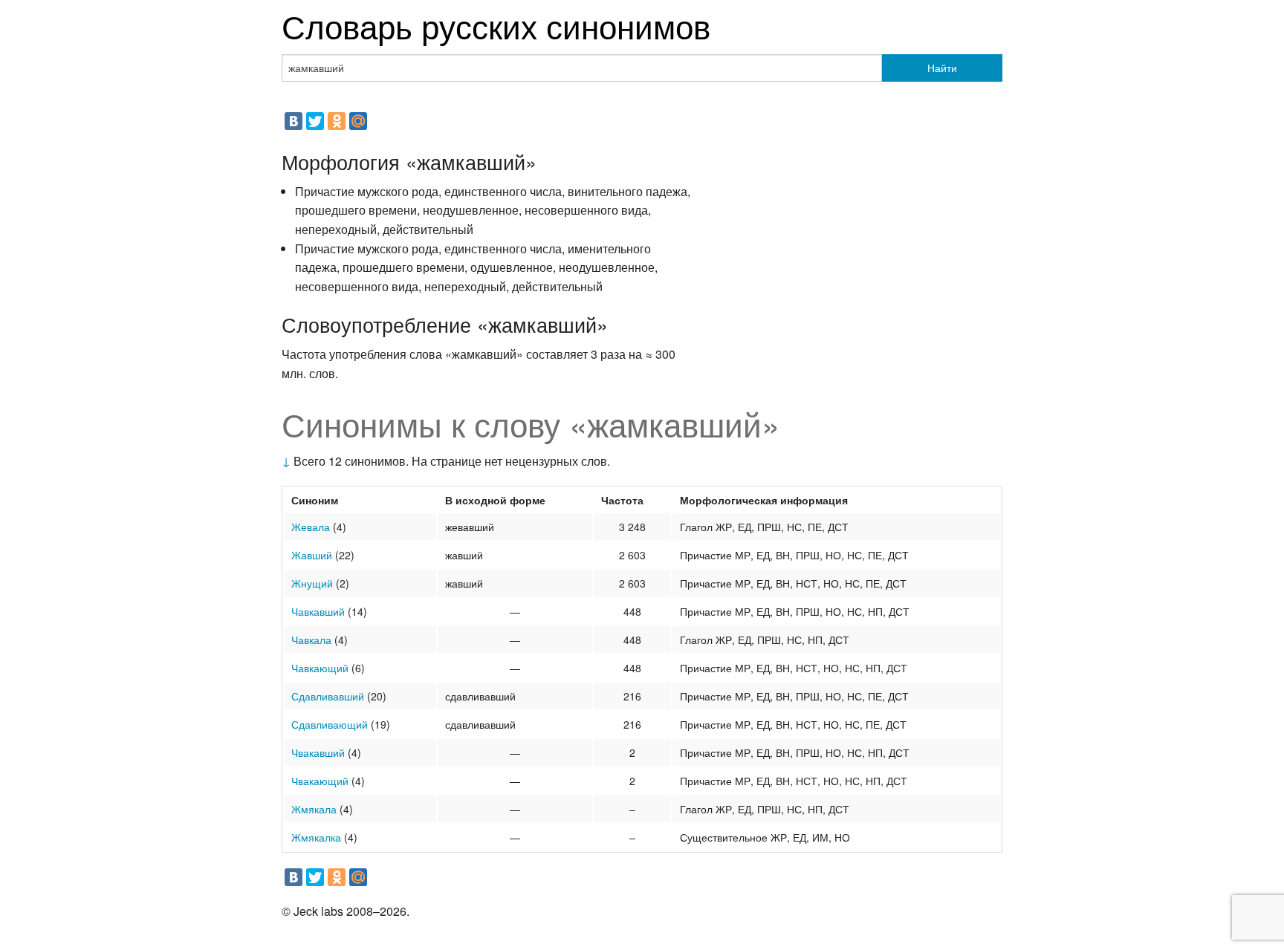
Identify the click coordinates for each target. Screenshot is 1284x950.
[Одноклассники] (337, 121)
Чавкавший (318, 611)
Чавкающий (319, 667)
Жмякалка (316, 837)
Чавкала (311, 639)
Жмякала (314, 808)
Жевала (310, 526)
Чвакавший (318, 752)
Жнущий (312, 583)
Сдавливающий (329, 724)
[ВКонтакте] (293, 121)
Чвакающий (319, 780)
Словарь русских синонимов (496, 24)
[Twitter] (315, 121)
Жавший (311, 554)
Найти (942, 67)
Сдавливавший (327, 696)
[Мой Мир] (358, 121)
